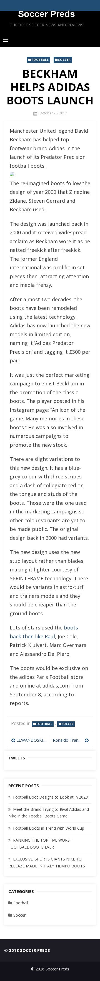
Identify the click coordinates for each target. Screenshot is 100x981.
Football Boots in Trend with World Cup (48, 828)
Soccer (64, 60)
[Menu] (5, 41)
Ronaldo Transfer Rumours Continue (71, 740)
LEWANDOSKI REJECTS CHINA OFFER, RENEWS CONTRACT (31, 740)
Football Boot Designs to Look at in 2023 (50, 797)
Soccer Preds (46, 14)
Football (40, 60)
